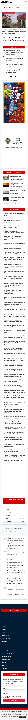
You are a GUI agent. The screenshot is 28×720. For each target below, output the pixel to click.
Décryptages (5, 650)
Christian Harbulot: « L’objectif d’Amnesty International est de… (13, 349)
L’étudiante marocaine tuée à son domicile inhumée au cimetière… (14, 433)
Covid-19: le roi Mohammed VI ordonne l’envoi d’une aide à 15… (13, 386)
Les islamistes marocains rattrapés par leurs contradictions (14, 244)
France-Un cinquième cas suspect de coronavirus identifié (14, 450)
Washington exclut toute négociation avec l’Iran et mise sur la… (17, 192)
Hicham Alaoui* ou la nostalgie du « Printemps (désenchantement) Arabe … (14, 259)
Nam (8, 538)
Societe (4, 629)
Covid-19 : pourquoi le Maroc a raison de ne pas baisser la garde (14, 359)
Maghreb (4, 617)
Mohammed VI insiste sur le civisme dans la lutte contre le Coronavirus (14, 315)
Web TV (4, 662)
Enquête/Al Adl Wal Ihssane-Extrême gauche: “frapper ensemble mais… (12, 292)
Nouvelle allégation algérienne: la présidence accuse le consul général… (14, 411)
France (4, 626)
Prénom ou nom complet (8, 683)
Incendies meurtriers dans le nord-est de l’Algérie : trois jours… (16, 185)
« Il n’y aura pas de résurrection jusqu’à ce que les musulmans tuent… (13, 278)
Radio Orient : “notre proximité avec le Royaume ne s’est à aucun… (14, 253)
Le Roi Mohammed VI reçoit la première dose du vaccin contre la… (14, 231)
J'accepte (22, 716)
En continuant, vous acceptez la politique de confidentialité (13, 697)
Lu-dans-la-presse (7, 653)
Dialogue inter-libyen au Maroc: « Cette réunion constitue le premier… (13, 285)
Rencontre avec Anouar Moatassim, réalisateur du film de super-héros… (14, 304)
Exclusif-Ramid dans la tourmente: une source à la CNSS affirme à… (14, 375)
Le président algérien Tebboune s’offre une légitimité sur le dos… (13, 422)
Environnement (6, 635)
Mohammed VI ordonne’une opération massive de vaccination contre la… (14, 266)
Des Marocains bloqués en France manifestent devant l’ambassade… (14, 391)
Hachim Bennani (11, 588)
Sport (3, 623)
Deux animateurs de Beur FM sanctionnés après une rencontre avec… (14, 238)
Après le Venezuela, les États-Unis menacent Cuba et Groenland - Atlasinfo (15, 576)
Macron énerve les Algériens (12, 248)
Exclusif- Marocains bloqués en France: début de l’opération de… (14, 370)
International (11, 12)
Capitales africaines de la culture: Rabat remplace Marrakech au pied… (14, 439)
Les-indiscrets (6, 659)
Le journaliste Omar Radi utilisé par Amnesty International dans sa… (14, 354)
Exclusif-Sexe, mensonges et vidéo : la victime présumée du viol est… (14, 336)
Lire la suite (14, 718)
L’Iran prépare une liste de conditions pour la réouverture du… (17, 199)
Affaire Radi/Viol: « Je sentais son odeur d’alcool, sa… (14, 326)
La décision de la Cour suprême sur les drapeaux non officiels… (14, 417)
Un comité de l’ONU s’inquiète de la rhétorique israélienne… (17, 177)
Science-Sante (6, 638)
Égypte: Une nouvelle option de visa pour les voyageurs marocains (15, 565)
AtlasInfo (6, 693)
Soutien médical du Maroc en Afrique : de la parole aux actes (13, 364)
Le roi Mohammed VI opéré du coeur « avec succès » (13, 380)
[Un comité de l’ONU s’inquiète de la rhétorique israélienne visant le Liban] (6, 177)
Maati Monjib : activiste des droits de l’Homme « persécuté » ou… (14, 272)
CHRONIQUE (5, 668)
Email (4, 688)
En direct (4, 12)
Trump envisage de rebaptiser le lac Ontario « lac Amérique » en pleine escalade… (14, 70)
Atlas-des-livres (6, 656)
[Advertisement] (14, 480)
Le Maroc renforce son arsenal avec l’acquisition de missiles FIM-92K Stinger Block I (14, 31)
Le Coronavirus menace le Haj (13, 460)
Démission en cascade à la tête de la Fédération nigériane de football (14, 64)
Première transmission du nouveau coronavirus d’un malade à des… (14, 456)
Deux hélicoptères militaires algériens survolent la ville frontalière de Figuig (16, 540)
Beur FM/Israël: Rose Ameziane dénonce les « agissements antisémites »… (13, 220)
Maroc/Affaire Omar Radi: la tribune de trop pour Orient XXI (13, 320)
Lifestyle (4, 665)
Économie (4, 644)
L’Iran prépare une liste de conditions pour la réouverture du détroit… (14, 58)
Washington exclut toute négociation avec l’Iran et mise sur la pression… (14, 52)
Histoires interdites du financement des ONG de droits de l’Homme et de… (14, 343)
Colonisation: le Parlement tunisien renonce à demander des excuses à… (14, 397)
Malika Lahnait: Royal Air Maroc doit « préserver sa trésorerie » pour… (14, 427)
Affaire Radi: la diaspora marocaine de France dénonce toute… (14, 310)
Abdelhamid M (10, 551)
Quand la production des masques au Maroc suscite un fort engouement (14, 404)
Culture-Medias (6, 647)
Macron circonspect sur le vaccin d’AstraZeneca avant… (14, 226)
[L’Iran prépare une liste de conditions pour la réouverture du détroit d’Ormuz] (6, 199)
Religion (4, 632)
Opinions (4, 641)
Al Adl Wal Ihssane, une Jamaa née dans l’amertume (14, 298)
